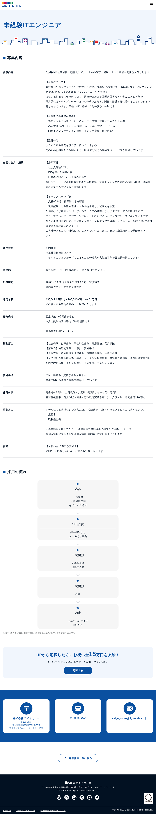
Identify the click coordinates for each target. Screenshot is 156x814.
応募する (78, 670)
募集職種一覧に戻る (80, 758)
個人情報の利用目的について (53, 811)
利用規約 (7, 811)
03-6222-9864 (78, 718)
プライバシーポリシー (25, 811)
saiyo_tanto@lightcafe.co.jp (129, 718)
